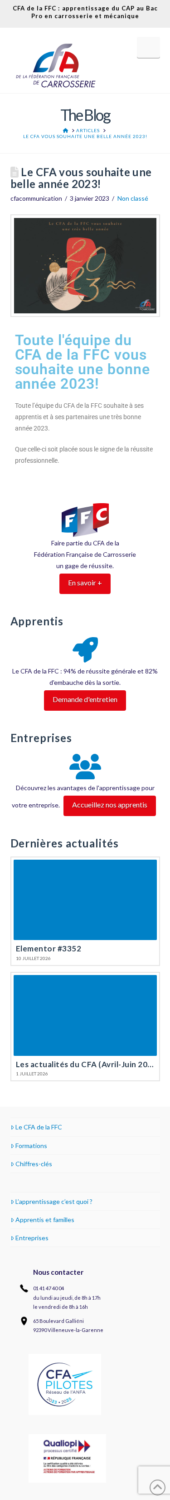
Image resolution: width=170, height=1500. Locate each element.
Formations (31, 1145)
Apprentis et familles (44, 1219)
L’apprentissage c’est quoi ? (53, 1201)
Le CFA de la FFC (38, 1127)
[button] (148, 47)
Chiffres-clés (33, 1164)
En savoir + (85, 582)
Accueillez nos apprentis (109, 804)
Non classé (132, 198)
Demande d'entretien (85, 699)
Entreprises (32, 1238)
